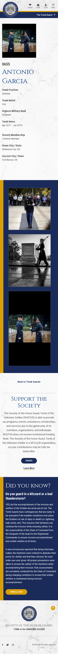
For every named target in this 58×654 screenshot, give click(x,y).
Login (46, 7)
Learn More (29, 468)
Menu (53, 7)
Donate (30, 7)
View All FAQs (16, 592)
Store (38, 7)
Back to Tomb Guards (29, 381)
